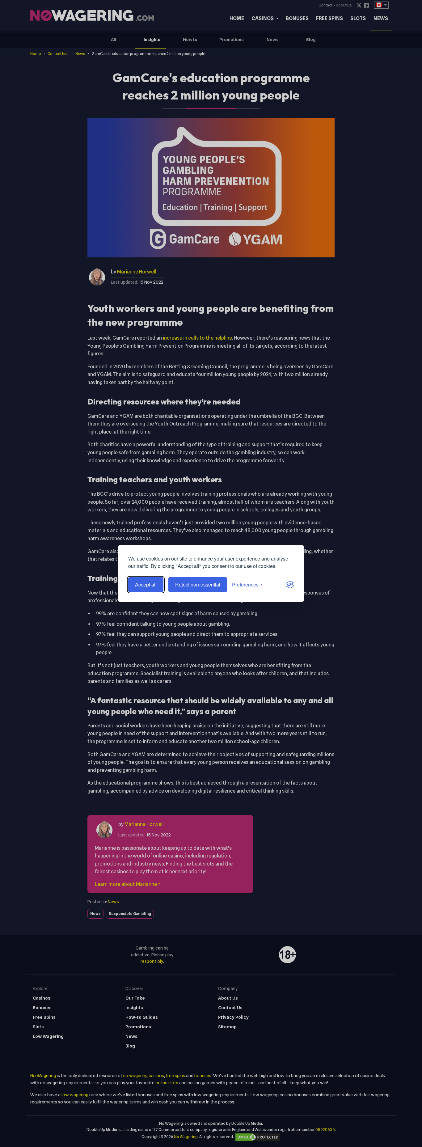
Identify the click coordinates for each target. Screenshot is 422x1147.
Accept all (146, 584)
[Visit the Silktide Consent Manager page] (290, 584)
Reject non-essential (197, 584)
